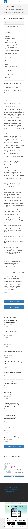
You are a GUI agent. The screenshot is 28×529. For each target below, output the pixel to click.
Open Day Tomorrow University (11, 437)
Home (5, 12)
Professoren (10, 12)
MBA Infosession (7, 342)
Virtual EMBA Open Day (9, 427)
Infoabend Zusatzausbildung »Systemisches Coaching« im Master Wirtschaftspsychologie (13, 405)
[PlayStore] (21, 523)
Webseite (8, 77)
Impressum (15, 489)
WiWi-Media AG (16, 487)
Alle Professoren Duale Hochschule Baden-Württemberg (14, 306)
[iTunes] (10, 523)
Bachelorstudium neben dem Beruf (12, 372)
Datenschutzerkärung (9, 491)
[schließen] (4, 520)
